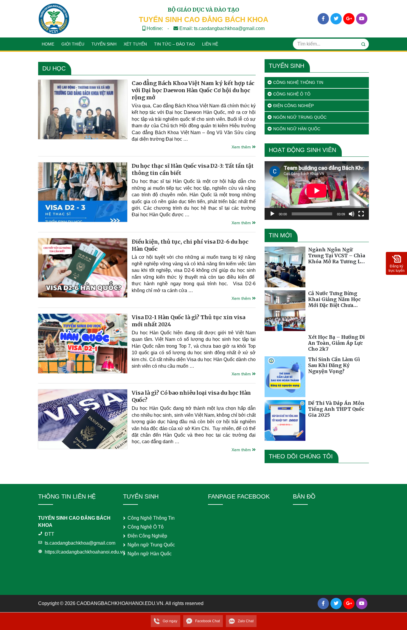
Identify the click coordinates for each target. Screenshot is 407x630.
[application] (317, 190)
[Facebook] (323, 18)
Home (48, 44)
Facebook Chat (207, 621)
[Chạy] (272, 214)
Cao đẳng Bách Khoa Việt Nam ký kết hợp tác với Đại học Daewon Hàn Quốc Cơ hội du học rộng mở (193, 90)
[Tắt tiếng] (352, 214)
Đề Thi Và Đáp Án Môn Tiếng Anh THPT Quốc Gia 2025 (336, 409)
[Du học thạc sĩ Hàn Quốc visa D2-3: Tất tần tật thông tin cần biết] (82, 192)
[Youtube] (361, 18)
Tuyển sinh (103, 44)
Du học (54, 68)
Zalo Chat (246, 621)
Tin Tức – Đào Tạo (174, 44)
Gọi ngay (170, 621)
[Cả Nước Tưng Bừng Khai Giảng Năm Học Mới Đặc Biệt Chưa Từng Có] (285, 310)
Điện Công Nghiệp (293, 105)
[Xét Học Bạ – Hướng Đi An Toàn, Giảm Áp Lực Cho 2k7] (285, 343)
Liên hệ (210, 44)
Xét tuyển (135, 44)
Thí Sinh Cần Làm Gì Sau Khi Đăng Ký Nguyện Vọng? (334, 365)
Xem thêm (242, 147)
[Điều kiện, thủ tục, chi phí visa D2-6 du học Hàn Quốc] (82, 268)
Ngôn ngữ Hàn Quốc (296, 128)
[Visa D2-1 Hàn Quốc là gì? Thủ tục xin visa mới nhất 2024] (82, 343)
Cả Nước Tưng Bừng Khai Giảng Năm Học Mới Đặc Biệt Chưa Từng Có (334, 299)
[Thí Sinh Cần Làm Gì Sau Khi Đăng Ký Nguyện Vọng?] (285, 376)
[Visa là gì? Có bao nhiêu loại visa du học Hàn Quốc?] (82, 419)
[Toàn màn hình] (361, 214)
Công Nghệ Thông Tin (298, 82)
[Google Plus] (349, 18)
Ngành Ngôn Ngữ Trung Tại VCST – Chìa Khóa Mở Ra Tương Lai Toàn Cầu (336, 255)
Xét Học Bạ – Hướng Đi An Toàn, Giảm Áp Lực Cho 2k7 (336, 343)
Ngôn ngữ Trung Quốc (300, 117)
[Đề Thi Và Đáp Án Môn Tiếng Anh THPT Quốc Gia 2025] (285, 420)
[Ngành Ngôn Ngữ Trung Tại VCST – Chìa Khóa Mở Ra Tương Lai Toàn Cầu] (285, 267)
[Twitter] (336, 18)
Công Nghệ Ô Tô (291, 94)
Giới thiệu (72, 44)
